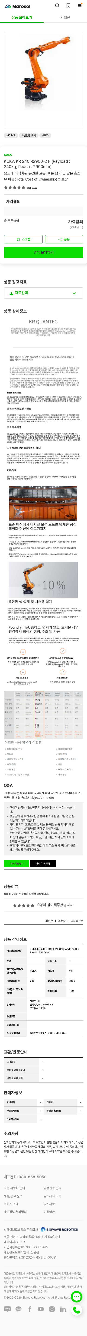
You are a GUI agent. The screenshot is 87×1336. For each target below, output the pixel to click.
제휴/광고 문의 (13, 1196)
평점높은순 (77, 921)
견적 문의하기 (43, 252)
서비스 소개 (11, 1204)
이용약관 (49, 1212)
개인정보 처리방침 (15, 1212)
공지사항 (49, 1204)
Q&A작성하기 (16, 863)
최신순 (49, 921)
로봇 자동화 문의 (14, 1188)
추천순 (62, 921)
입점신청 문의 (52, 1188)
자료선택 (21, 293)
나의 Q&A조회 (43, 863)
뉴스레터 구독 (52, 1196)
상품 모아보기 (22, 17)
